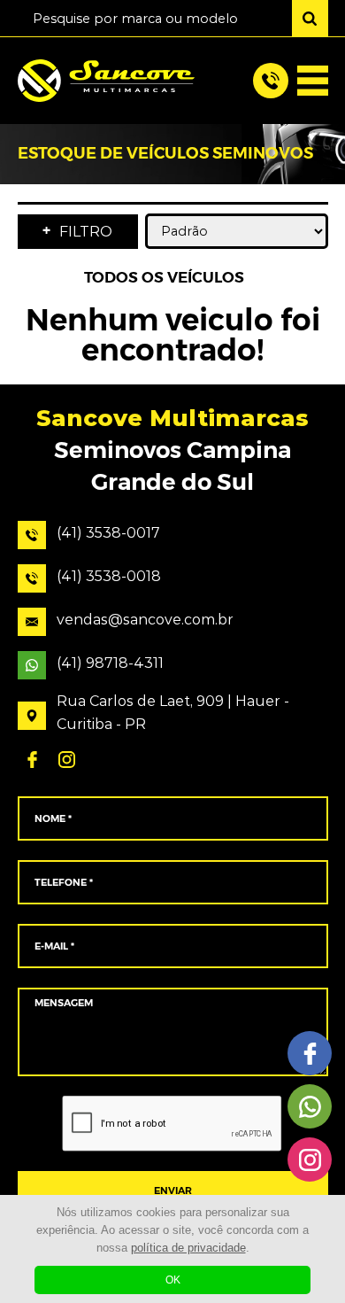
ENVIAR (173, 1191)
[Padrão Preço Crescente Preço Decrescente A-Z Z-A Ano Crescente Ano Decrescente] (236, 231)
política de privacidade (188, 1247)
